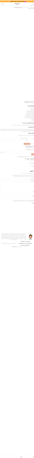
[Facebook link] (29, 158)
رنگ (33, 138)
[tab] (32, 159)
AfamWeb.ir (14, 246)
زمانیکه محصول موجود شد (29, 147)
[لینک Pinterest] (27, 158)
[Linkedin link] (26, 158)
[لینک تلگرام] (25, 158)
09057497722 (22, 241)
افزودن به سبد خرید (27, 143)
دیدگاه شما (32, 181)
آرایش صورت (27, 7)
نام (33, 191)
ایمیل (33, 195)
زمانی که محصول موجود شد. (29, 149)
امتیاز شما (32, 178)
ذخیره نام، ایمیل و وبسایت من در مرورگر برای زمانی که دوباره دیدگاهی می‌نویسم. (23, 200)
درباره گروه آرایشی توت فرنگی (25, 245)
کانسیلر (24, 7)
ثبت (32, 154)
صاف (27, 139)
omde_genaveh (21, 243)
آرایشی (31, 7)
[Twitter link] (28, 158)
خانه (33, 7)
